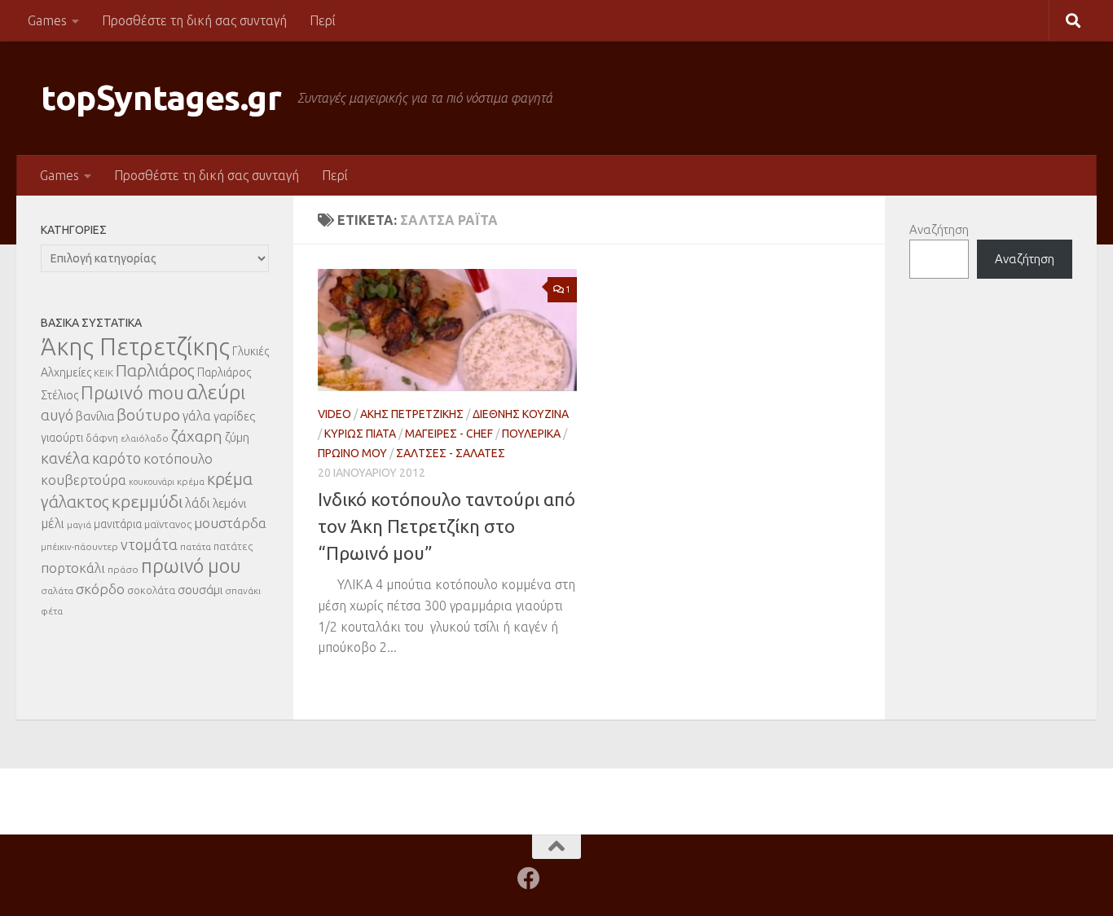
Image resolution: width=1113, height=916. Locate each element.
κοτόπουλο (178, 458)
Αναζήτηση (939, 229)
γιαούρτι (62, 437)
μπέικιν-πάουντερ (79, 546)
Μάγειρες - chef (449, 433)
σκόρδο (100, 589)
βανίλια (95, 416)
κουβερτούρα (83, 479)
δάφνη (102, 437)
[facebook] (528, 878)
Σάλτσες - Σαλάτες (450, 453)
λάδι (197, 502)
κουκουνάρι (151, 482)
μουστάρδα (230, 523)
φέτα (52, 611)
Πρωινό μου (352, 453)
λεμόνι (229, 503)
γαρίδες (234, 416)
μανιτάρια (118, 524)
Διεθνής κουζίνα (521, 414)
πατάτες (233, 546)
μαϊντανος (167, 524)
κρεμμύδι (147, 501)
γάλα (197, 415)
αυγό (57, 415)
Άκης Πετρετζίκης (412, 414)
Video (334, 414)
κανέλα (65, 458)
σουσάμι (200, 590)
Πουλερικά (531, 433)
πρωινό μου (191, 566)
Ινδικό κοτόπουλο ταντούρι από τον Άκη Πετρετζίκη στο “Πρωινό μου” (446, 526)
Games (47, 20)
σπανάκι (243, 590)
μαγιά (79, 524)
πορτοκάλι (73, 567)
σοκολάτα (151, 590)
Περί (323, 20)
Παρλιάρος (155, 370)
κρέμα (191, 481)
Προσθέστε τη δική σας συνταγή (194, 20)
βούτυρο (148, 415)
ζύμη (237, 437)
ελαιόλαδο (145, 438)
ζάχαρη (196, 436)
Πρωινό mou (132, 392)
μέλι (52, 523)
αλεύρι (216, 392)
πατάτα (195, 546)
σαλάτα (57, 590)
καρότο (116, 458)
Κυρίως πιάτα (360, 433)
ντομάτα (149, 544)
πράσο (123, 569)
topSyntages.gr (161, 97)
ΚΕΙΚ (103, 373)
